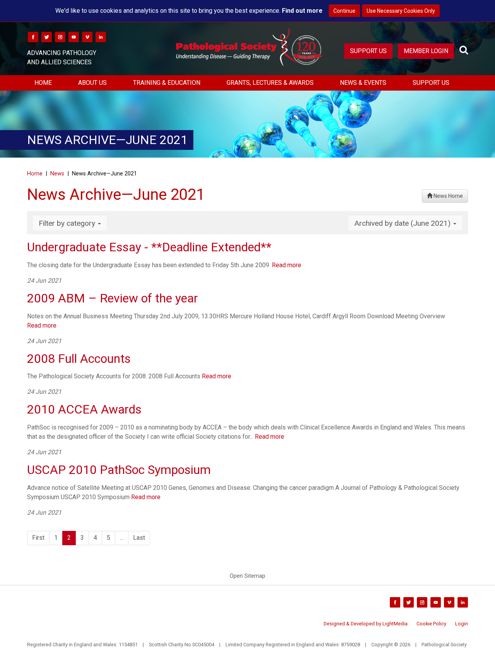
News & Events (363, 82)
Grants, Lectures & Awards (270, 82)
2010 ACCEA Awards (84, 409)
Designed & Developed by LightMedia (366, 624)
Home (43, 82)
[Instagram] (60, 36)
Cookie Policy (431, 624)
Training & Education (166, 82)
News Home (447, 196)
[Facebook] (33, 36)
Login (461, 624)
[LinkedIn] (101, 36)
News (57, 173)
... (121, 537)
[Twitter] (47, 36)
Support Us (368, 51)
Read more (286, 265)
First (38, 537)
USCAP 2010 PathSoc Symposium (119, 469)
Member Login (426, 51)
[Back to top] (483, 649)
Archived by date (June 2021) (403, 223)
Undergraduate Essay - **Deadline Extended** (149, 247)
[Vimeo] (87, 36)
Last (139, 537)
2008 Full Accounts (79, 358)
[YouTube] (74, 36)
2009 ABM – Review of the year (112, 298)
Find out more (302, 10)
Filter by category (68, 223)
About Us (92, 82)
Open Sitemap (247, 575)
